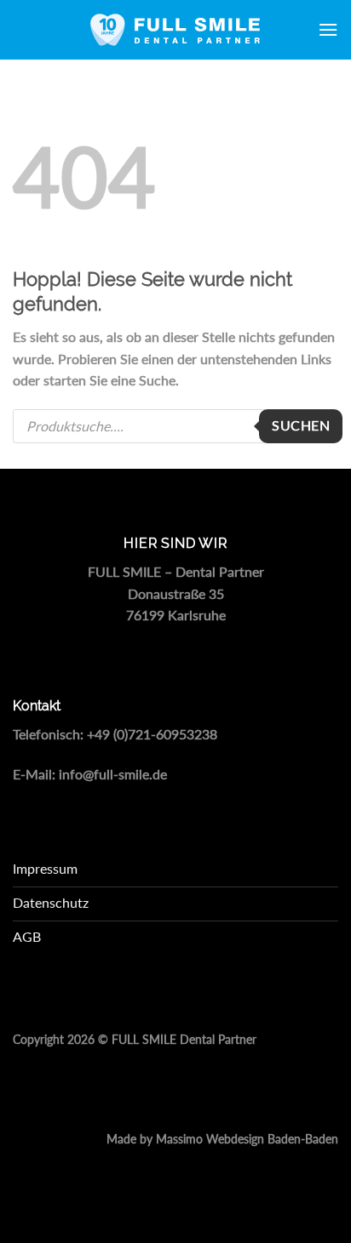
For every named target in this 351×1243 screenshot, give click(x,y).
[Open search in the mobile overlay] (175, 426)
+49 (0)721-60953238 (152, 734)
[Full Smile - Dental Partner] (175, 30)
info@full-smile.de (113, 774)
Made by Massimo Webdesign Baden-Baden (222, 1139)
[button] (328, 29)
